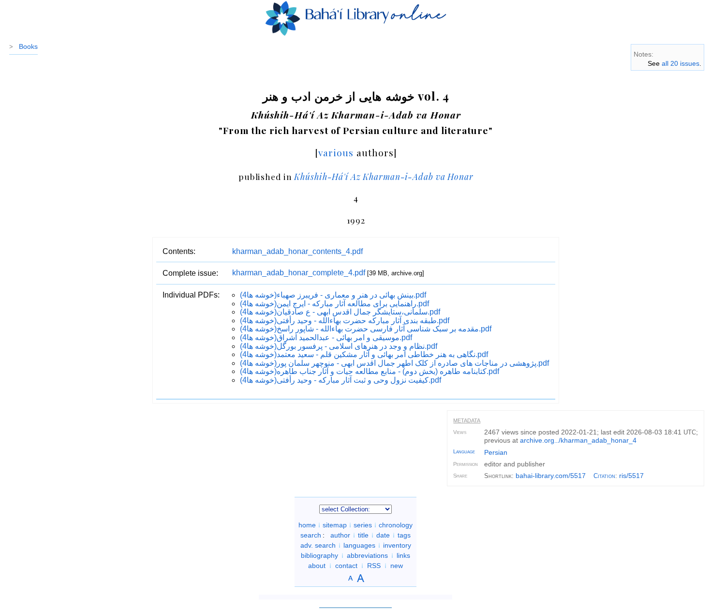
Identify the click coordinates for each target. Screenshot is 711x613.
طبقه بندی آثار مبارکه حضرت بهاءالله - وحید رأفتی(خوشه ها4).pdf (344, 320)
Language (464, 451)
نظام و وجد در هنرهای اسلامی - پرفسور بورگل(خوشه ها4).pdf (338, 346)
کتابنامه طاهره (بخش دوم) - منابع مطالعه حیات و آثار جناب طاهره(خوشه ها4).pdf (369, 371)
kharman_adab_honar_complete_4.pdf (298, 273)
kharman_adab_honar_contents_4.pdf (297, 251)
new (396, 565)
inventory (397, 545)
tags (404, 535)
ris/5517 (631, 475)
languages (359, 545)
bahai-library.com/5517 (551, 475)
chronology (396, 525)
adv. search (318, 545)
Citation (604, 475)
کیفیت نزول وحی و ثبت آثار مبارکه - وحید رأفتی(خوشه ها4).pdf (340, 380)
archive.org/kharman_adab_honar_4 (578, 440)
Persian (495, 452)
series (363, 525)
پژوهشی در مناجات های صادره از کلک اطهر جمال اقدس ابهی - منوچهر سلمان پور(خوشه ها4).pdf (394, 363)
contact (346, 565)
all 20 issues (680, 63)
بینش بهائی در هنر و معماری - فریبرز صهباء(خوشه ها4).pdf (333, 295)
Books (28, 46)
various (336, 152)
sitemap (335, 525)
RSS (374, 565)
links (403, 555)
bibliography (319, 555)
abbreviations (367, 555)
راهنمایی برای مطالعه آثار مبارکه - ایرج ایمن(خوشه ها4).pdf (334, 303)
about (317, 565)
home (307, 525)
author (340, 535)
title (363, 535)
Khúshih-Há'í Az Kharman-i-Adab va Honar (383, 176)
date (383, 535)
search (310, 535)
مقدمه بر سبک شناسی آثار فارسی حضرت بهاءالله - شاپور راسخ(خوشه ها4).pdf (365, 329)
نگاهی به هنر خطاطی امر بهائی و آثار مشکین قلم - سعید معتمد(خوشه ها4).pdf (364, 354)
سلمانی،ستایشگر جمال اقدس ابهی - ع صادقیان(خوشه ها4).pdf (340, 312)
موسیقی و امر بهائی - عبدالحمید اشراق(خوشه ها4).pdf (326, 337)
